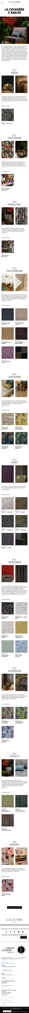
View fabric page (5, 102)
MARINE (14, 844)
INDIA (14, 72)
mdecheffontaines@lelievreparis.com (10, 975)
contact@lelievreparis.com (7, 967)
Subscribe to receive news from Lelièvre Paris (14, 934)
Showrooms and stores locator (8, 997)
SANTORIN (14, 562)
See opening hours (6, 988)
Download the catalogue (14, 907)
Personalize (16, 1011)
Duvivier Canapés (9, 960)
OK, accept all (7, 1011)
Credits (3, 1004)
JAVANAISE (14, 671)
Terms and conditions (6, 1000)
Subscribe (23, 937)
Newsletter (4, 1005)
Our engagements (6, 999)
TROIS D (14, 756)
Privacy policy (4, 1003)
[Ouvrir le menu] (4, 2)
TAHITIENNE (14, 138)
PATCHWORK (14, 271)
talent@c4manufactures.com (8, 978)
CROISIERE (14, 377)
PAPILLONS (14, 204)
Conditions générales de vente (8, 1002)
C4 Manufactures (16, 957)
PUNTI (14, 462)
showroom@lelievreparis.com (8, 971)
